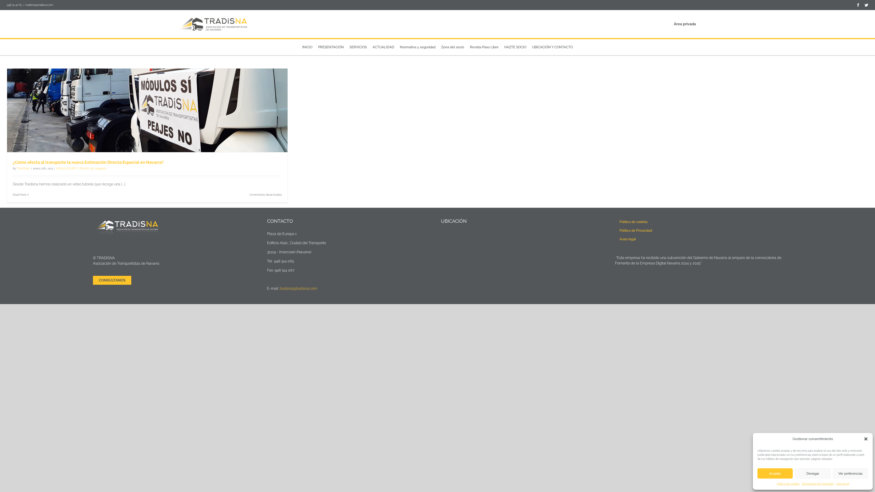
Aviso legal (842, 483)
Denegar (812, 473)
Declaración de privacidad (818, 483)
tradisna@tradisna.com (39, 5)
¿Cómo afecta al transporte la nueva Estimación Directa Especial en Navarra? (88, 162)
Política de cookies (788, 483)
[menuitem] (307, 47)
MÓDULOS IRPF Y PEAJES (72, 168)
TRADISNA (23, 168)
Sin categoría (98, 168)
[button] (866, 439)
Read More (19, 194)
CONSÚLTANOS (112, 280)
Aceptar (775, 473)
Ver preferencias (850, 473)
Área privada (685, 24)
